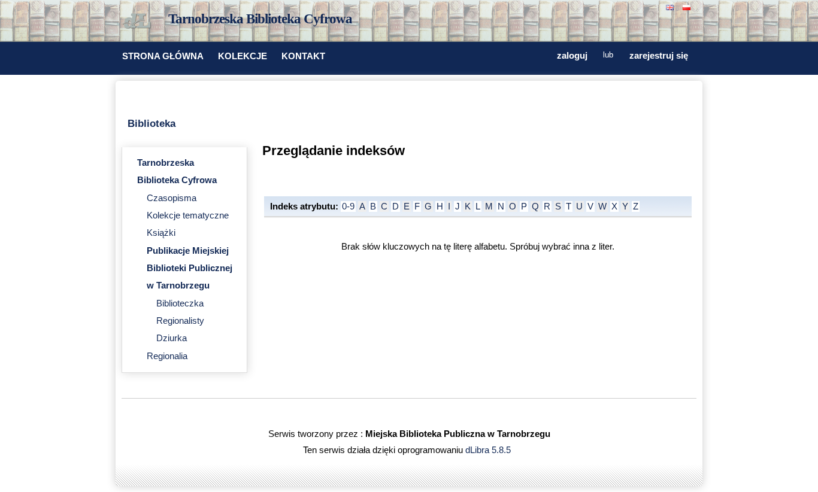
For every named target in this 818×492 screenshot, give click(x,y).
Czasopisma (171, 198)
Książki (161, 233)
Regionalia (167, 356)
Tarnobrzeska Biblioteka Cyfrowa (260, 18)
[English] (671, 6)
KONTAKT (303, 56)
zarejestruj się (658, 55)
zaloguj (572, 55)
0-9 (348, 206)
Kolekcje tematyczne (188, 215)
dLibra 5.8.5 (489, 450)
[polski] (688, 6)
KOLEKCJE (242, 56)
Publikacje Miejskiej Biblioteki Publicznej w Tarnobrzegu (189, 268)
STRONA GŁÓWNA (163, 56)
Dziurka (171, 338)
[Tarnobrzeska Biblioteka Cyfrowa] (139, 21)
